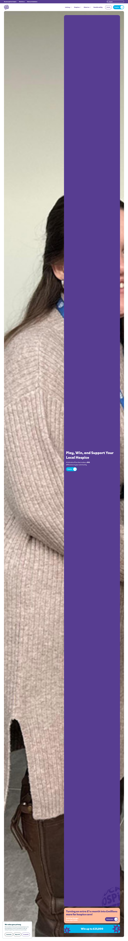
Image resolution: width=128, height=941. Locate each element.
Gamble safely (97, 7)
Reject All (17, 934)
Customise (8, 934)
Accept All (25, 934)
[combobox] (115, 2)
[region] (17, 929)
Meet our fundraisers (32, 1)
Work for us (22, 1)
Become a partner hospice (10, 1)
